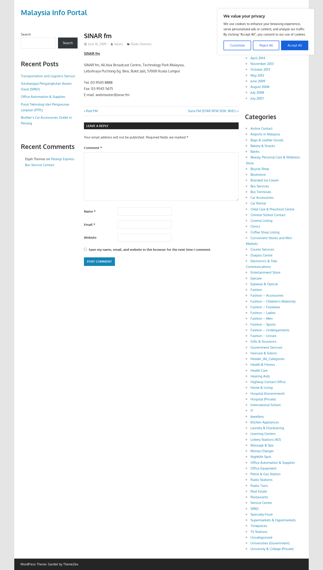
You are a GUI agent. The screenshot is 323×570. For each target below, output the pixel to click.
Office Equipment (263, 468)
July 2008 (257, 92)
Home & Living (261, 387)
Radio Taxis (259, 486)
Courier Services (262, 249)
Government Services (266, 347)
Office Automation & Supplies (43, 97)
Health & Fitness (262, 364)
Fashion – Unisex (263, 336)
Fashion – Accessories (266, 295)
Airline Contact (261, 128)
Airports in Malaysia (265, 134)
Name (90, 211)
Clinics (255, 226)
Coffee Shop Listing (264, 232)
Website (90, 237)
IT (251, 411)
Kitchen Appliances (264, 422)
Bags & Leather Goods (266, 140)
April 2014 (257, 58)
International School (265, 405)
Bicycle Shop (259, 169)
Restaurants (259, 497)
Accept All (295, 45)
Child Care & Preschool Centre (272, 209)
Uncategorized (261, 537)
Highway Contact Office (268, 382)
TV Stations (258, 532)
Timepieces (258, 526)
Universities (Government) (269, 543)
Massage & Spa (262, 445)
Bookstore (258, 174)
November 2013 (262, 64)
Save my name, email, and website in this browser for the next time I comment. (150, 249)
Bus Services (259, 186)
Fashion (256, 290)
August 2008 (259, 87)
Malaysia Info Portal (54, 12)
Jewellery (257, 416)
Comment (93, 148)
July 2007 (257, 98)
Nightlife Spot (260, 457)
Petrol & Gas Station (265, 474)
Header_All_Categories (267, 359)
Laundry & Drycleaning (267, 428)
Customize (237, 45)
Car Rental (258, 203)
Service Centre (261, 503)
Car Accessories (262, 197)
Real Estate (258, 491)
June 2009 (257, 81)
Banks (254, 151)
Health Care (259, 370)
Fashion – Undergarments (269, 330)
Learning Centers (263, 434)
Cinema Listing (261, 221)
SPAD (254, 509)
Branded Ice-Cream (264, 180)
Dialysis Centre (261, 255)
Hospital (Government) (267, 393)
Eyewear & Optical (264, 284)
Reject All (266, 45)
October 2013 (260, 69)
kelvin (118, 44)
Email (89, 224)
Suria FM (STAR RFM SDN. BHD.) (212, 111)
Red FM (92, 111)
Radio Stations (141, 44)
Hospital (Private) (263, 399)
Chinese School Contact (267, 215)
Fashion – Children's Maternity (273, 301)
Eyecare (256, 278)
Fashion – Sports (263, 324)
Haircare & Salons (263, 353)
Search (26, 34)
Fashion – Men (261, 318)
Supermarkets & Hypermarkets (273, 520)
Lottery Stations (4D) (265, 439)
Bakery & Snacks (262, 146)
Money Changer (262, 451)
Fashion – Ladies (263, 313)
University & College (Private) (272, 549)
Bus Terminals (260, 192)
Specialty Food (261, 514)
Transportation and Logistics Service (48, 76)
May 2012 (257, 75)
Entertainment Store (265, 272)
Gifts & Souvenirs (263, 341)
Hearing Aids (260, 376)
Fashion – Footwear (265, 307)
